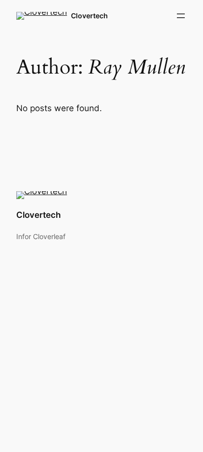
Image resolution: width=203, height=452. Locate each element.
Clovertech (89, 15)
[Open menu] (181, 16)
